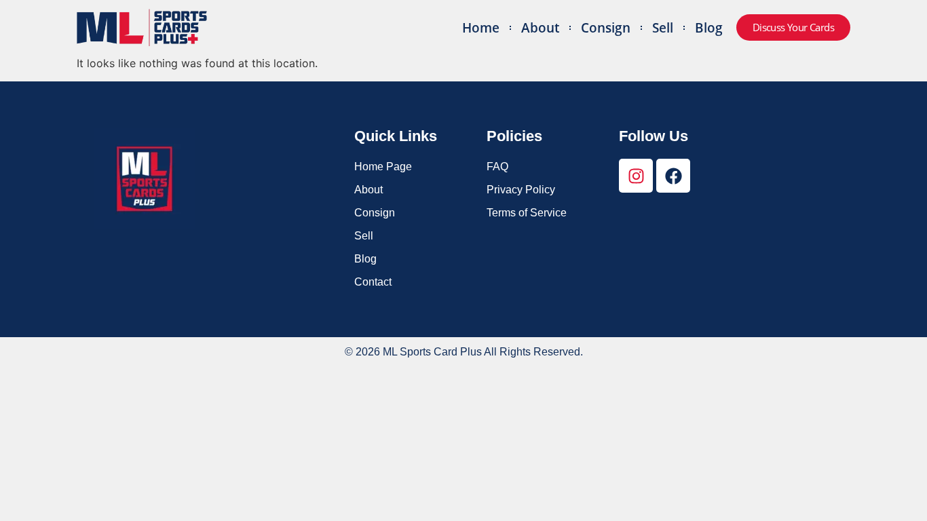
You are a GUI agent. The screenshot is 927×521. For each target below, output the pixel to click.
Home (480, 27)
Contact (373, 282)
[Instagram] (636, 176)
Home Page (383, 166)
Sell (662, 27)
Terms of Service (527, 212)
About (540, 27)
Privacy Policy (521, 189)
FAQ (497, 166)
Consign (605, 27)
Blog (709, 27)
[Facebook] (673, 176)
